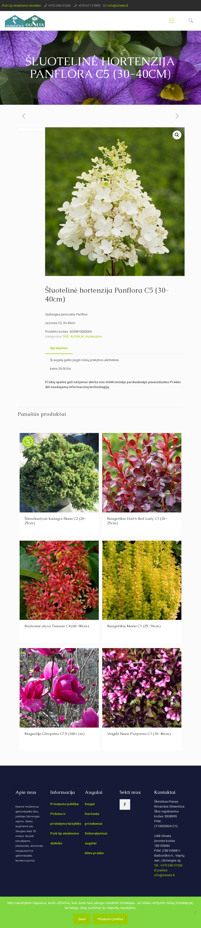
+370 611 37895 (89, 5)
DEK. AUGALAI (73, 336)
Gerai (82, 919)
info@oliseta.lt (118, 5)
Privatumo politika (64, 804)
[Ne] (194, 912)
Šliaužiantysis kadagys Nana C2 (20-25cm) (55, 520)
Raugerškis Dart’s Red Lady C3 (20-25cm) (137, 520)
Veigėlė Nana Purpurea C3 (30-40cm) (139, 733)
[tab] (59, 348)
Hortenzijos (93, 336)
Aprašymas (59, 348)
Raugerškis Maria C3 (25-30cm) (134, 626)
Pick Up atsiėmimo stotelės (21, 5)
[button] (177, 135)
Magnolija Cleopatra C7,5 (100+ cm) (55, 733)
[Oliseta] (25, 21)
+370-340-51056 (59, 5)
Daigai (90, 804)
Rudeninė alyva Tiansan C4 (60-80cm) (57, 626)
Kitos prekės (94, 853)
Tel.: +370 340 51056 (168, 865)
